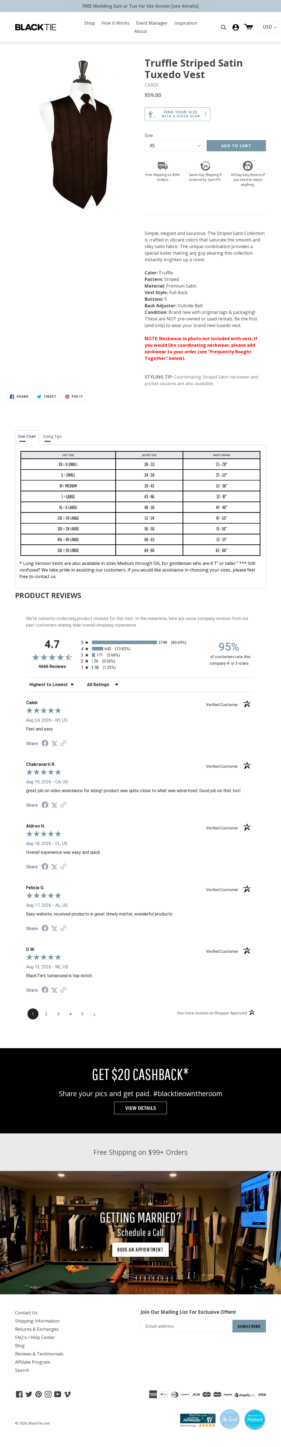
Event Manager (152, 23)
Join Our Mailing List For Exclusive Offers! (188, 1312)
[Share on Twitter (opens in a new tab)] (54, 743)
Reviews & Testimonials (39, 1354)
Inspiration (185, 23)
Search (22, 1370)
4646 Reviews (58, 666)
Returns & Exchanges (37, 1329)
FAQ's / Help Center (35, 1337)
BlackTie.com (39, 1423)
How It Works (116, 23)
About (140, 31)
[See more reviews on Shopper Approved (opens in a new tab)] (63, 743)
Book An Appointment (140, 1249)
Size (149, 135)
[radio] (140, 642)
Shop (89, 23)
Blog (20, 1346)
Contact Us (26, 1313)
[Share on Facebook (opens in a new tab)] (45, 743)
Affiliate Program (32, 1362)
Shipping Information (37, 1321)
